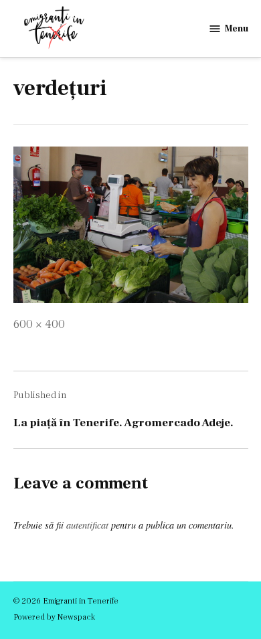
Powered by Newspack (54, 617)
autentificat (87, 525)
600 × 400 (39, 324)
